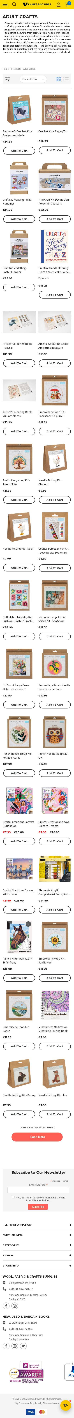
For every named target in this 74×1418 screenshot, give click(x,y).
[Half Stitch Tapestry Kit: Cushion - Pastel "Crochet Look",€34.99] (19, 595)
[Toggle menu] (5, 4)
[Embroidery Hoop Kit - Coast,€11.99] (19, 1005)
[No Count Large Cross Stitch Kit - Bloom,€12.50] (19, 663)
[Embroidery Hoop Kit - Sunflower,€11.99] (54, 937)
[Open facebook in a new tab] (6, 1305)
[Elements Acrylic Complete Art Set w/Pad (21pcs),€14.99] (54, 868)
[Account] (58, 4)
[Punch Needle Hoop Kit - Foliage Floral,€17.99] (19, 732)
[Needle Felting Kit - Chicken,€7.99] (54, 458)
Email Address (38, 1185)
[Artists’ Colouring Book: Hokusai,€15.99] (19, 322)
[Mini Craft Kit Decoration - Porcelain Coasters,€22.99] (54, 178)
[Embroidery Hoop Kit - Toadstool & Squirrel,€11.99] (54, 390)
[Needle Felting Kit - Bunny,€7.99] (19, 1073)
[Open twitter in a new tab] (23, 1346)
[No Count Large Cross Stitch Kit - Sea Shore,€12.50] (54, 595)
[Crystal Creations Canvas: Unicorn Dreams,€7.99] (54, 800)
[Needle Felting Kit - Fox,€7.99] (54, 1073)
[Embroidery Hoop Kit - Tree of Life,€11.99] (19, 458)
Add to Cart (19, 150)
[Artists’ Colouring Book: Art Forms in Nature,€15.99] (54, 322)
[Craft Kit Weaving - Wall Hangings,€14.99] (19, 178)
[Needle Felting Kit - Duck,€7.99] (19, 527)
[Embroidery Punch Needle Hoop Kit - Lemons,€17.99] (54, 663)
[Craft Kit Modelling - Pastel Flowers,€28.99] (19, 246)
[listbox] (33, 79)
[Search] (14, 4)
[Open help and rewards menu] (65, 1405)
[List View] (66, 79)
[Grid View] (59, 79)
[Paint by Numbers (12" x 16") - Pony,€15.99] (19, 937)
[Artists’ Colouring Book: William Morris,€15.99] (19, 390)
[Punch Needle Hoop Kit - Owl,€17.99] (54, 732)
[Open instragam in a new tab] (14, 1305)
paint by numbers (27, 49)
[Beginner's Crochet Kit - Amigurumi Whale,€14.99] (19, 109)
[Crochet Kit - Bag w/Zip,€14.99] (54, 109)
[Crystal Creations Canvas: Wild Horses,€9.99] (19, 868)
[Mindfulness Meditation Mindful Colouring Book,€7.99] (54, 1005)
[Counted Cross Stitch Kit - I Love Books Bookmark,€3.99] (54, 527)
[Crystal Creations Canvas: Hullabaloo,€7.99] (19, 800)
